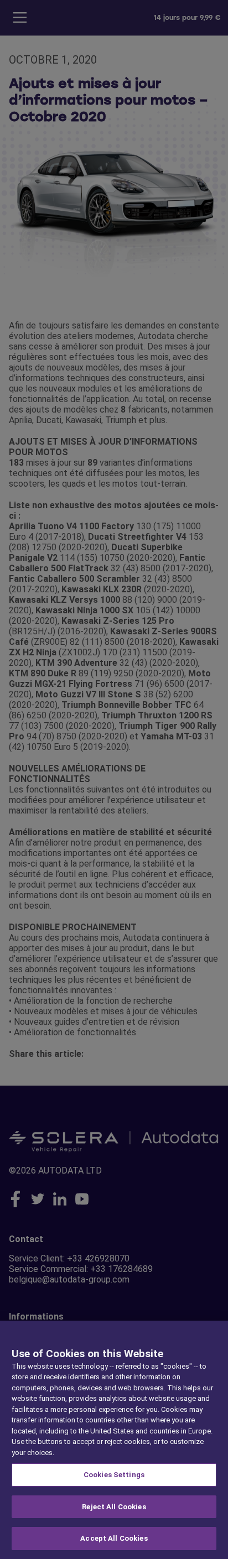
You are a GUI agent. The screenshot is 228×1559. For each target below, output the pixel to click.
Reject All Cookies (114, 1507)
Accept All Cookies (113, 1538)
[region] (114, 1440)
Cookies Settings (114, 1475)
